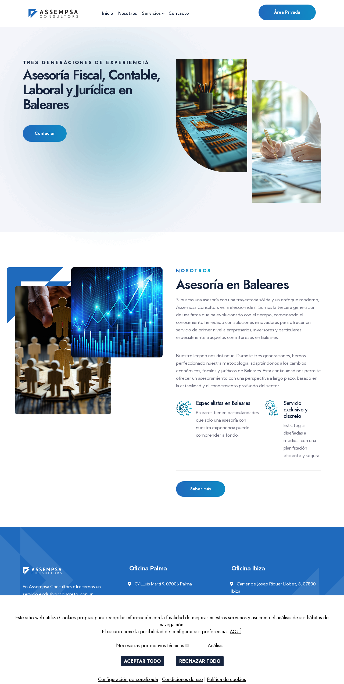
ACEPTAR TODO (142, 661)
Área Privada (287, 12)
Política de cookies (226, 679)
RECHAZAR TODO (199, 661)
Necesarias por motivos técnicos (150, 645)
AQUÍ (235, 631)
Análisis (215, 645)
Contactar (45, 133)
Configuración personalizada (128, 679)
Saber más (200, 489)
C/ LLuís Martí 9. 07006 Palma (163, 584)
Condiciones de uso (182, 679)
